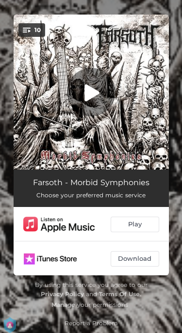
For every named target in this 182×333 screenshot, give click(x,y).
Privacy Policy (62, 294)
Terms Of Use (119, 294)
